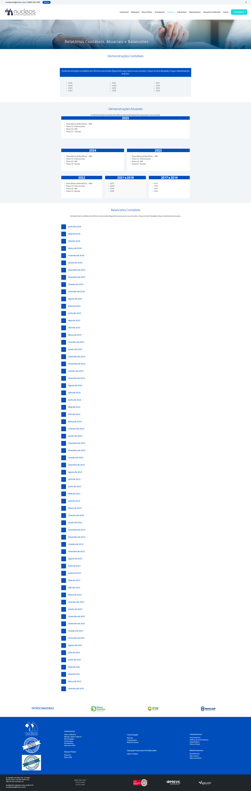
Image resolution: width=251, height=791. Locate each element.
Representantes (195, 758)
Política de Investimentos (199, 740)
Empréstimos (195, 742)
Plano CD (67, 755)
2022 (70, 91)
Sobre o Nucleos (70, 734)
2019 (114, 88)
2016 (158, 85)
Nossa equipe (69, 739)
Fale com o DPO (69, 745)
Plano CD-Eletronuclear (75, 126)
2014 (158, 91)
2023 (70, 88)
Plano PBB (68, 757)
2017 (158, 83)
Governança (68, 741)
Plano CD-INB (71, 129)
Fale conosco (194, 756)
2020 (114, 85)
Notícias (130, 738)
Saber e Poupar (132, 754)
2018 (114, 91)
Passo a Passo (195, 744)
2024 (70, 85)
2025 (70, 83)
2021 (114, 83)
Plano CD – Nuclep (73, 132)
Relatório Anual (132, 742)
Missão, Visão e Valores (73, 737)
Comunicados (132, 740)
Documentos (69, 743)
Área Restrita (195, 754)
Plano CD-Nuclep (73, 164)
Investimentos (195, 738)
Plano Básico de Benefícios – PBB (79, 124)
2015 (158, 88)
